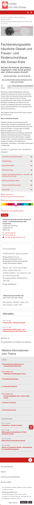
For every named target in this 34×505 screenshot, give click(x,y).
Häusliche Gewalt (5, 19)
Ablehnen (24, 502)
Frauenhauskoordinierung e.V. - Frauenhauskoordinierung (14, 365)
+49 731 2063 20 (10, 235)
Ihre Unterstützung (7, 466)
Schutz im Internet (10, 402)
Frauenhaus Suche (10, 410)
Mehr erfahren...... (14, 502)
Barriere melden (6, 482)
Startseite (10, 17)
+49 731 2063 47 (10, 233)
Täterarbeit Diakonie (10, 386)
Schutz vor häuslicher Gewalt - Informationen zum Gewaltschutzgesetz (17, 448)
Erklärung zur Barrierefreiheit (10, 477)
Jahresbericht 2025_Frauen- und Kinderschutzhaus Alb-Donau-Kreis (15, 330)
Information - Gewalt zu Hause (12, 425)
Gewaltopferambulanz (11, 379)
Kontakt (4, 215)
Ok (30, 502)
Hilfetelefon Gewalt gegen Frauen (15, 374)
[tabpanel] (17, 31)
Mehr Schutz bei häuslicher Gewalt (13, 440)
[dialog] (17, 495)
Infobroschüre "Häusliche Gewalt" (14, 323)
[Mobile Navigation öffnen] (31, 12)
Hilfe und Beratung (20, 17)
